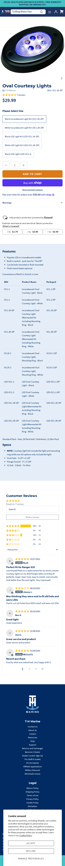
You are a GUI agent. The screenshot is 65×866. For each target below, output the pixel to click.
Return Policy (32, 788)
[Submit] (41, 11)
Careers (32, 734)
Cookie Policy (25, 835)
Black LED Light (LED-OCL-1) (18, 154)
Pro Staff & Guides (32, 759)
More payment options (32, 190)
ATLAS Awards (32, 763)
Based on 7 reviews (15, 504)
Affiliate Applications (32, 766)
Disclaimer (32, 806)
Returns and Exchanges (32, 748)
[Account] (55, 11)
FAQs (32, 741)
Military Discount (32, 770)
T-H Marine (10, 90)
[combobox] (28, 11)
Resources (32, 737)
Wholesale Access (32, 773)
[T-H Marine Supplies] (6, 11)
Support (32, 744)
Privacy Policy (32, 799)
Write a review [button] (32, 517)
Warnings (6, 202)
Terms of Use (32, 795)
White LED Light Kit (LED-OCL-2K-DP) (22, 145)
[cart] (61, 11)
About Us (32, 730)
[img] (22, 559)
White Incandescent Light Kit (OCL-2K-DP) (24, 127)
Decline (31, 851)
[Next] (61, 78)
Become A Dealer (32, 752)
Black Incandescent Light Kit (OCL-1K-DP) (24, 118)
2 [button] (29, 668)
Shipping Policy (32, 791)
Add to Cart (32, 174)
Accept (31, 843)
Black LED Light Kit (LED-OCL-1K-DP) (22, 136)
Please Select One (12, 111)
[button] (9, 94)
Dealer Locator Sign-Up (32, 755)
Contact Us (32, 726)
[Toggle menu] (49, 11)
